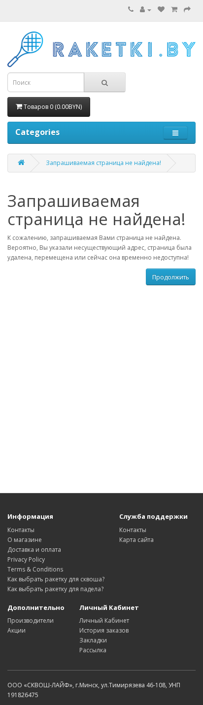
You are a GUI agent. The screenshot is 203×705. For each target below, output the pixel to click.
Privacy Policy (26, 559)
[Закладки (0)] (161, 9)
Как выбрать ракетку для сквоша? (55, 579)
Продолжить (170, 277)
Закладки (93, 640)
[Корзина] (174, 9)
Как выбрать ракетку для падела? (55, 589)
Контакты (20, 530)
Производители (30, 620)
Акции (16, 630)
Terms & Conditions (35, 569)
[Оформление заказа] (187, 9)
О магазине (24, 540)
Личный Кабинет (104, 620)
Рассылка (92, 650)
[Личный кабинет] (145, 9)
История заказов (104, 630)
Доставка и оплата (34, 549)
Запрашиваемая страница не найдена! (103, 163)
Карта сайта (136, 540)
